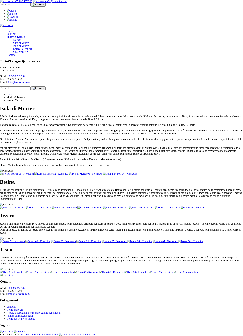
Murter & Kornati (16, 36)
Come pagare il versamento (21, 318)
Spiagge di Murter (22, 48)
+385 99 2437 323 (16, 76)
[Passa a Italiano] (12, 19)
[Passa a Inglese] (12, 13)
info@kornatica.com (19, 82)
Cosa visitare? (20, 51)
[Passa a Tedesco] (12, 16)
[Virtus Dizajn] (77, 334)
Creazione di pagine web (32, 334)
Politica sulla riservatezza (20, 315)
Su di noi (11, 33)
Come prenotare (15, 309)
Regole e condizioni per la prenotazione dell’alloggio (34, 312)
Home (10, 31)
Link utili (11, 306)
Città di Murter (21, 42)
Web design (52, 334)
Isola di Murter (21, 45)
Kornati (17, 39)
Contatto (11, 54)
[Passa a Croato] (11, 10)
